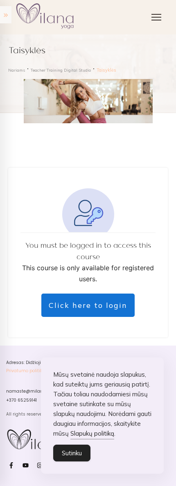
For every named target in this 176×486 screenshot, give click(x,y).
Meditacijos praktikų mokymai (63, 109)
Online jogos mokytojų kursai (61, 92)
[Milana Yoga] (46, 17)
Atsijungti (34, 233)
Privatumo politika (25, 371)
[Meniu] (156, 17)
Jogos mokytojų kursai (53, 76)
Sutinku (72, 453)
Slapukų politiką (92, 433)
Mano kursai (39, 217)
